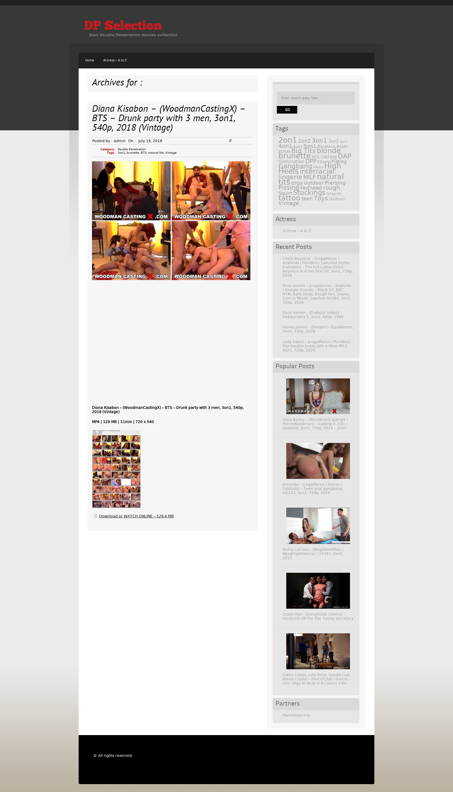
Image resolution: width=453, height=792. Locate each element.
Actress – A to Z (115, 60)
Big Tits (303, 151)
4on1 (285, 146)
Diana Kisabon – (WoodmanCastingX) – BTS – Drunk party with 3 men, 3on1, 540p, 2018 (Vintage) (169, 119)
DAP (344, 156)
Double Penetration (132, 149)
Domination (291, 161)
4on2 (298, 147)
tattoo (289, 198)
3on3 (343, 141)
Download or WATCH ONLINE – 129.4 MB (136, 516)
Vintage (171, 152)
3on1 (121, 152)
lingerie (290, 177)
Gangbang (295, 166)
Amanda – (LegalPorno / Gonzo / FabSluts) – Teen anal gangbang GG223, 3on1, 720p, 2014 (312, 488)
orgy (297, 183)
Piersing (335, 183)
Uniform (337, 199)
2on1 (287, 140)
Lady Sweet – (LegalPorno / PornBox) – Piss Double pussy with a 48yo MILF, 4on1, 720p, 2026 (318, 346)
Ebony (323, 161)
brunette (133, 152)
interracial (317, 171)
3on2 (333, 141)
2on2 (304, 141)
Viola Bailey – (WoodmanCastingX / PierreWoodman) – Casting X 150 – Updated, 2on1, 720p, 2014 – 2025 (315, 424)
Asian (342, 146)
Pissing (288, 187)
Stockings (309, 192)
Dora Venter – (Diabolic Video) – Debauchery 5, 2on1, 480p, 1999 (313, 315)
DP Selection (123, 26)
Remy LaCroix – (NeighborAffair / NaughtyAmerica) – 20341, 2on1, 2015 (313, 553)
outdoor (314, 183)
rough (331, 187)
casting (329, 156)
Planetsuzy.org (296, 715)
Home (89, 60)
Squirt (285, 193)
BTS (144, 152)
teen (307, 199)
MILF (309, 177)
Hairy (318, 167)
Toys (321, 198)
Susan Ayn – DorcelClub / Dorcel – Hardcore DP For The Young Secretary (318, 616)
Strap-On (334, 194)
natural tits (156, 152)
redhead (311, 188)
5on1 (310, 146)
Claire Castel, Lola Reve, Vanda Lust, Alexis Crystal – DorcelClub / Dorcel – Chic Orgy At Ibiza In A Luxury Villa (317, 679)
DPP (310, 161)
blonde (329, 151)
